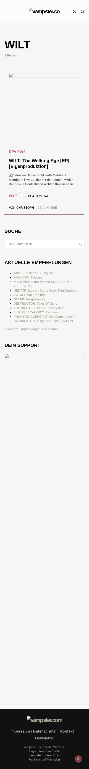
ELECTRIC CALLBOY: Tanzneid (36, 312)
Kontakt (67, 731)
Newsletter (44, 738)
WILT (13, 196)
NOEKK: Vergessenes (29, 299)
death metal (38, 196)
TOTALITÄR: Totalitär (29, 295)
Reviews (17, 152)
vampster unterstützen (44, 755)
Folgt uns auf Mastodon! (45, 759)
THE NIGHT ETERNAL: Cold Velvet (39, 308)
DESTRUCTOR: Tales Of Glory (36, 303)
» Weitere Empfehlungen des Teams (31, 329)
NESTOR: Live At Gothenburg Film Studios (45, 290)
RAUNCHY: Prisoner (28, 277)
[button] (7, 11)
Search (80, 244)
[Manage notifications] (78, 759)
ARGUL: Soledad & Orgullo (33, 273)
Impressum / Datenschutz (33, 731)
